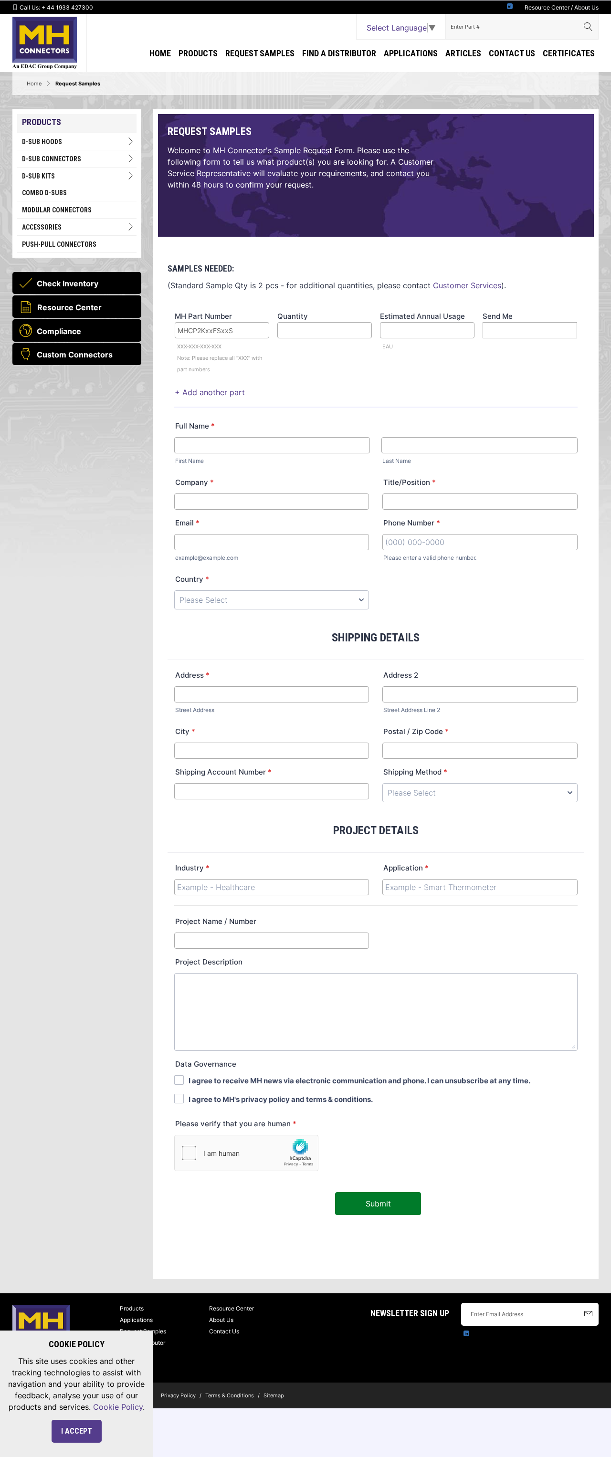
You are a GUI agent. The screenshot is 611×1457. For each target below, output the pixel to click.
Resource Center (547, 7)
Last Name (396, 460)
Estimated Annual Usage (422, 316)
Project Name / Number (215, 921)
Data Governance (205, 1064)
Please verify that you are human (235, 1123)
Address (192, 675)
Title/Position (409, 482)
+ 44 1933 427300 (67, 7)
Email (187, 522)
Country (192, 579)
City (185, 731)
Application (406, 867)
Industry (192, 867)
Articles (463, 53)
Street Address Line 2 (411, 709)
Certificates (569, 53)
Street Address (194, 709)
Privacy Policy (178, 1395)
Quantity (292, 316)
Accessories (42, 227)
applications (411, 53)
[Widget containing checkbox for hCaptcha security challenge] (246, 1153)
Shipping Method (415, 771)
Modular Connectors (57, 210)
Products (198, 53)
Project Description (208, 961)
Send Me (498, 316)
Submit (378, 1203)
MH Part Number (203, 316)
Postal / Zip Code (416, 731)
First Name (189, 460)
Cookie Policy (118, 1407)
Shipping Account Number (223, 771)
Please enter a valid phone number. (429, 557)
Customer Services (467, 285)
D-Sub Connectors (51, 159)
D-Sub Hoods (42, 142)
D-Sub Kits (38, 176)
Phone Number (411, 522)
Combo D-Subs (44, 193)
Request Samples (260, 53)
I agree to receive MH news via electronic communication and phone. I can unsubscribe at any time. (359, 1080)
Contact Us (512, 53)
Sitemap (273, 1395)
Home (160, 53)
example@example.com (206, 557)
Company (194, 482)
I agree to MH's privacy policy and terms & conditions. (281, 1099)
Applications (136, 1319)
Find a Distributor (339, 53)
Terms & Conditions (229, 1395)
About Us (586, 7)
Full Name (195, 425)
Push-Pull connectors (59, 244)
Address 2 (400, 675)
